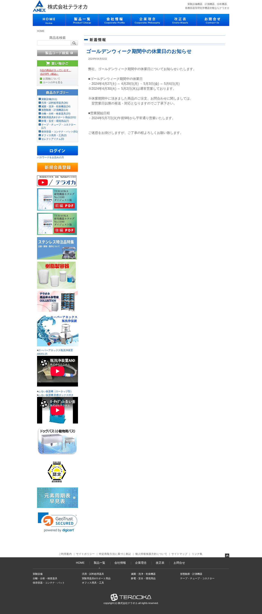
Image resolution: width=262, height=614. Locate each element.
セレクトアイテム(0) (52, 139)
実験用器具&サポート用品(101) (58, 117)
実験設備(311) (49, 99)
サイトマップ (179, 553)
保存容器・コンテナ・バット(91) (59, 131)
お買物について (51, 78)
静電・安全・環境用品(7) (55, 121)
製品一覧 (99, 562)
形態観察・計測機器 (191, 574)
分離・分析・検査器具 (45, 578)
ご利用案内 (65, 553)
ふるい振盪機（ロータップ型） (55, 391)
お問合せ (179, 562)
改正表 (160, 562)
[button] (57, 522)
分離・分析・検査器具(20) (55, 113)
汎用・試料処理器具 (93, 574)
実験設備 (38, 574)
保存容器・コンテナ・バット (49, 582)
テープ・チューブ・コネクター (197, 578)
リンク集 (197, 553)
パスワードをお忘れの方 (50, 157)
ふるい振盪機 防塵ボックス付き (55, 395)
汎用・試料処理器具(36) (54, 102)
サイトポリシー (85, 553)
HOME (40, 31)
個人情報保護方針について (151, 553)
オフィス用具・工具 (93, 582)
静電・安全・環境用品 (143, 578)
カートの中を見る (53, 82)
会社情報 (120, 562)
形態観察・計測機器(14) (54, 110)
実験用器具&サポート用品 (96, 578)
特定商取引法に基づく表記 (115, 553)
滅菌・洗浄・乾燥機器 (143, 574)
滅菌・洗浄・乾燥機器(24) (55, 106)
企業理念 (141, 562)
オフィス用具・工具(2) (54, 135)
